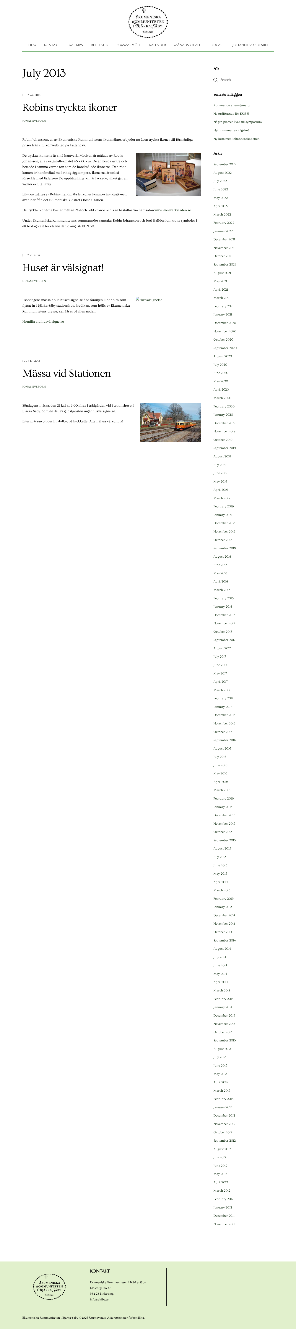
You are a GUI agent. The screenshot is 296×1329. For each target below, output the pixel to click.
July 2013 (219, 1057)
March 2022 (222, 214)
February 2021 (223, 306)
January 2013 (222, 1107)
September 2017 (224, 640)
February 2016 (223, 798)
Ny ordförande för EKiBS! (231, 114)
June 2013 (220, 1065)
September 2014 (224, 940)
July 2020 (220, 365)
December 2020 (224, 323)
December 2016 (224, 715)
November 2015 (224, 823)
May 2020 (220, 381)
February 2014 (223, 999)
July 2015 (219, 857)
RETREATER (99, 45)
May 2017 (220, 673)
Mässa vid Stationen (66, 373)
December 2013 (224, 1015)
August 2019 (222, 456)
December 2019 (224, 423)
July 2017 (219, 656)
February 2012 (223, 1199)
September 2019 (224, 448)
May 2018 (220, 573)
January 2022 (223, 231)
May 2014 (220, 974)
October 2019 (223, 440)
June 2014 (220, 965)
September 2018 (224, 548)
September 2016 (224, 740)
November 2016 (224, 723)
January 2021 (222, 314)
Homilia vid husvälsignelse (43, 321)
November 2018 (224, 531)
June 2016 (220, 765)
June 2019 (220, 473)
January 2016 (222, 807)
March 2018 (221, 590)
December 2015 (224, 815)
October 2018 (222, 540)
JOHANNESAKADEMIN (250, 45)
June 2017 (220, 665)
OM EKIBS (75, 45)
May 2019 (220, 481)
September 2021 (224, 264)
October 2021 (222, 256)
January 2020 (223, 415)
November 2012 (224, 1124)
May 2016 (220, 773)
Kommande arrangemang (231, 105)
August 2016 (222, 748)
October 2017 (222, 632)
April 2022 (221, 206)
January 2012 (222, 1207)
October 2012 (222, 1132)
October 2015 (222, 832)
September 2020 (225, 348)
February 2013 (223, 1099)
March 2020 (222, 398)
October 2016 (223, 732)
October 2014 (222, 932)
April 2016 (220, 782)
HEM (32, 45)
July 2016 (219, 757)
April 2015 (220, 882)
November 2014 (224, 923)
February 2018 (223, 598)
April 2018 (220, 581)
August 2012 (222, 1149)
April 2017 (220, 682)
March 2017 (221, 690)
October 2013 (222, 1032)
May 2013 (220, 1074)
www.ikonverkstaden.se (173, 210)
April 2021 (220, 289)
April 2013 (220, 1082)
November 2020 (224, 331)
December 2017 (224, 615)
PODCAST (216, 45)
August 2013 (222, 1049)
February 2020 (223, 406)
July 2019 (219, 465)
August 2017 (222, 648)
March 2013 (221, 1090)
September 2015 (224, 840)
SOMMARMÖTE (129, 45)
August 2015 (222, 848)
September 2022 (224, 164)
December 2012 (224, 1115)
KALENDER (157, 45)
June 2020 (220, 373)
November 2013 (224, 1024)
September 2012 (224, 1140)
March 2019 (222, 498)
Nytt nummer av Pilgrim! (231, 130)
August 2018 (222, 556)
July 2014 (219, 957)
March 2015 (221, 890)
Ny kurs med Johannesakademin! (236, 139)
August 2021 (222, 273)
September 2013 (224, 1040)
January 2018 (222, 606)
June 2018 (220, 565)
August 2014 (222, 949)
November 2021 (224, 248)
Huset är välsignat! (63, 268)
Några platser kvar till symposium (237, 122)
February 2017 (223, 698)
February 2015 (223, 899)
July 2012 (219, 1157)
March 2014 (221, 990)
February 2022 (223, 223)
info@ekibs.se (99, 1299)
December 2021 (224, 239)
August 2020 (222, 356)
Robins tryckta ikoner (69, 107)
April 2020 (221, 389)
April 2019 (220, 490)
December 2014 (224, 915)
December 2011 (223, 1216)
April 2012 (220, 1182)
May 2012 (220, 1174)
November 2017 (224, 623)
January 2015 (222, 907)
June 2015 (220, 865)
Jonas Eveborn (34, 120)
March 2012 (221, 1190)
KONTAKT (51, 45)
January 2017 (222, 707)
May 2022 (220, 198)
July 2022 (220, 181)
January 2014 (222, 1007)
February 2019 (223, 506)
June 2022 (220, 189)
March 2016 (222, 790)
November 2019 (224, 431)
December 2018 (224, 523)
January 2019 (222, 515)
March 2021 (221, 298)
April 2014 (220, 982)
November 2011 (224, 1224)
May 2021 (220, 281)
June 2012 (220, 1166)
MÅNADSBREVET (187, 45)
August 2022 (222, 173)
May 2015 (220, 873)
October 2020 (223, 339)
